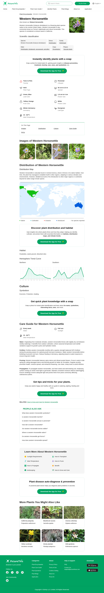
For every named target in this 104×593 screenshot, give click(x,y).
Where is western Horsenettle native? (34, 432)
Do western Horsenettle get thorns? (33, 436)
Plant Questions (36, 570)
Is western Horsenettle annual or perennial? (36, 421)
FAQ (65, 564)
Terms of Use (53, 567)
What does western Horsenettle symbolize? (36, 413)
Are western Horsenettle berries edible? (35, 428)
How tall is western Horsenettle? (32, 425)
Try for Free (82, 3)
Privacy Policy (53, 564)
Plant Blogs (65, 9)
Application (88, 9)
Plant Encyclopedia (26, 14)
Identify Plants (52, 9)
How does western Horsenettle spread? (35, 440)
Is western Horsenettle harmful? (32, 417)
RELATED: (39, 402)
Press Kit (51, 577)
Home (5, 9)
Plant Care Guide (37, 567)
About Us (77, 9)
